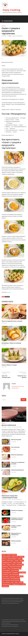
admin (10, 35)
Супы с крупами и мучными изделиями (11, 580)
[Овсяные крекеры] (6, 545)
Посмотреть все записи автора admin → (18, 387)
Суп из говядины (6, 570)
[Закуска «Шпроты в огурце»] (14, 363)
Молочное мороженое (17, 454)
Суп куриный (15, 572)
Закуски (7, 296)
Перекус (9, 564)
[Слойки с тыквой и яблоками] (6, 530)
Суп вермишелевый (16, 568)
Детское (4, 560)
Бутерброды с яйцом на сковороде (11, 343)
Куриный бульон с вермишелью (16, 534)
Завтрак (16, 560)
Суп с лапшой (5, 576)
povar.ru (9, 292)
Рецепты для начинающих (15, 566)
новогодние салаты (6, 584)
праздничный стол (16, 584)
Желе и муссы (10, 560)
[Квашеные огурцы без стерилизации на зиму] (14, 492)
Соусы (9, 568)
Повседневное (20, 564)
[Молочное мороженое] (6, 459)
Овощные (19, 562)
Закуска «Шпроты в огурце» (9, 365)
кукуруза (21, 582)
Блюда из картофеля (11, 554)
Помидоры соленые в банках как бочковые (17, 518)
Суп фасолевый (5, 578)
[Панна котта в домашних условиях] (6, 467)
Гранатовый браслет (12, 558)
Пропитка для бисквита (17, 470)
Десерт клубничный (9, 425)
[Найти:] (14, 399)
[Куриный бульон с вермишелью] (6, 538)
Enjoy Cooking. (12, 10)
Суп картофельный (6, 572)
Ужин (12, 582)
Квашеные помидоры (17, 510)
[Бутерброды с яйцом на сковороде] (14, 341)
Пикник (13, 564)
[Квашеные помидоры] (6, 515)
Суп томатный (20, 576)
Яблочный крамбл (16, 439)
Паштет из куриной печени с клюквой (12, 321)
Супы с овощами (6, 582)
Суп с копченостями (14, 574)
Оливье (4, 564)
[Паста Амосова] (6, 452)
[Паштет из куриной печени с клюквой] (14, 319)
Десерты (4, 423)
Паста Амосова (15, 447)
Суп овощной (22, 572)
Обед (14, 562)
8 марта (4, 554)
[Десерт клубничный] (14, 422)
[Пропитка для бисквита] (6, 474)
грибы (16, 582)
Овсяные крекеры (16, 540)
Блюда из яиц (15, 556)
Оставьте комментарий (17, 35)
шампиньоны (5, 586)
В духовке (21, 556)
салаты (23, 584)
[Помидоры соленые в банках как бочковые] (6, 522)
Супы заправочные (15, 578)
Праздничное (5, 566)
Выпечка (4, 558)
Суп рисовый (5, 574)
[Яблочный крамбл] (6, 444)
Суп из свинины (14, 570)
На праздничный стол (7, 562)
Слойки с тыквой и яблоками (16, 526)
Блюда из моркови (6, 556)
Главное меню (8, 21)
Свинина (4, 568)
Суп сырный (12, 576)
